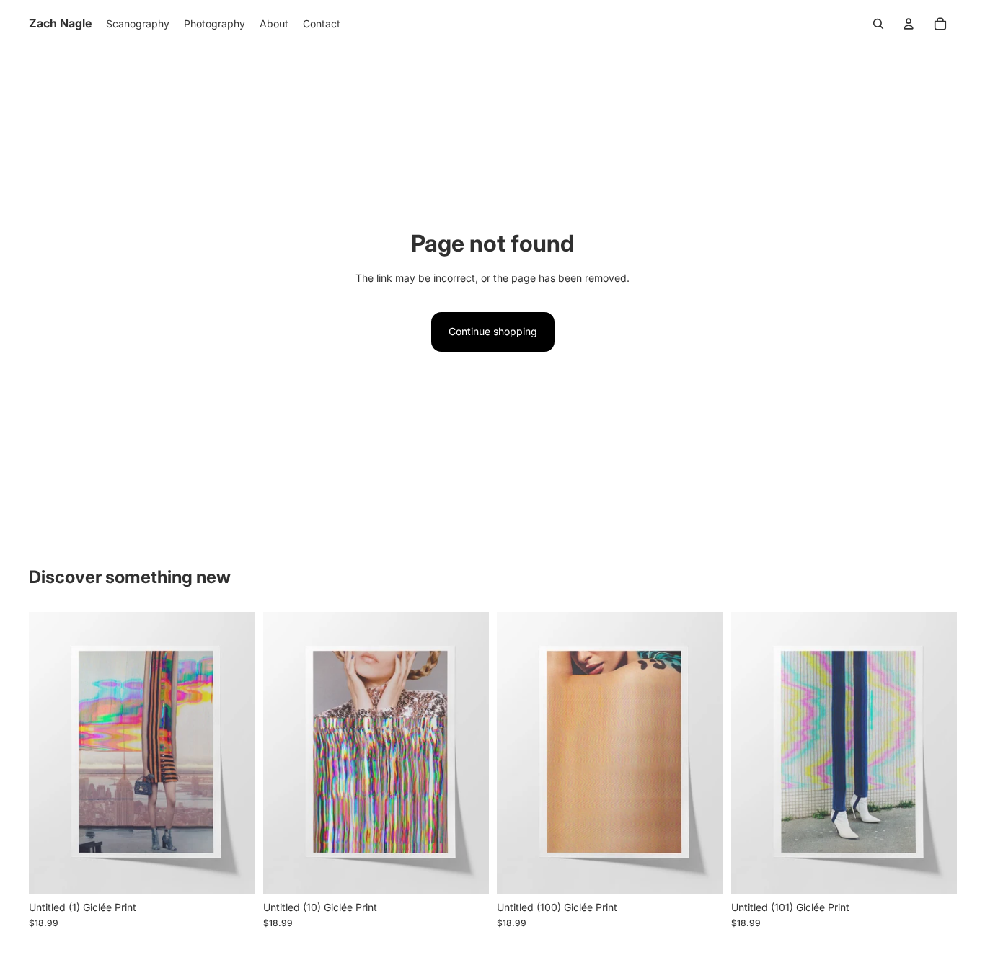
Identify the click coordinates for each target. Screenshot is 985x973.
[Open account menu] (908, 24)
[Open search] (878, 24)
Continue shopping (493, 331)
